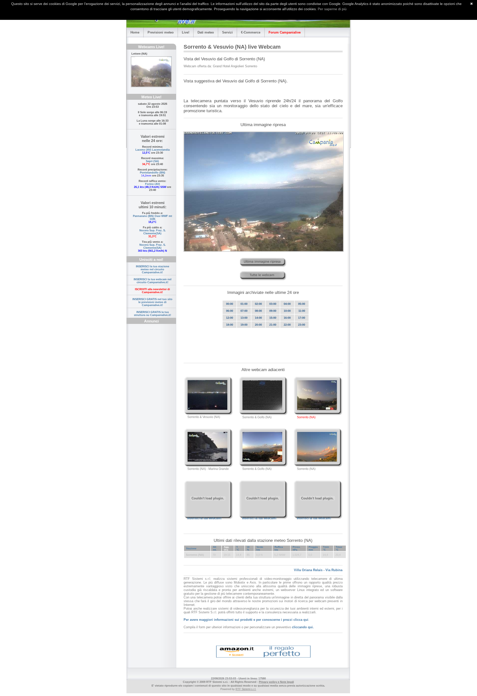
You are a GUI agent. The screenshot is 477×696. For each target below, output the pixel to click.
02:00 (258, 303)
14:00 (258, 317)
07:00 (243, 310)
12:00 (229, 317)
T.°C (237, 548)
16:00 (287, 317)
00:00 (229, 303)
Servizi (227, 32)
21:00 (272, 324)
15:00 (272, 317)
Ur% (248, 548)
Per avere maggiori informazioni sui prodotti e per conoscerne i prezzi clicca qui (246, 620)
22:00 (287, 324)
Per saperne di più (332, 9)
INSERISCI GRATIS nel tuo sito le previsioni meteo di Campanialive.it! (152, 302)
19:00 (243, 324)
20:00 (258, 324)
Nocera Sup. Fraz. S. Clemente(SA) (152, 232)
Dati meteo (206, 32)
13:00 (243, 317)
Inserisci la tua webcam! (204, 518)
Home (134, 32)
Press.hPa (297, 548)
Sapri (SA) (152, 161)
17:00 (301, 317)
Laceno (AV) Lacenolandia (152, 149)
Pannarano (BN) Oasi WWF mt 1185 (152, 217)
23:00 (301, 324)
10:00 (287, 310)
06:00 (229, 310)
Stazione (191, 548)
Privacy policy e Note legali (276, 681)
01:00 (243, 303)
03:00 (272, 303)
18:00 (229, 324)
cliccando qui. (303, 627)
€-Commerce (250, 32)
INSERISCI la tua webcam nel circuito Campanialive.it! (152, 281)
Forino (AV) (152, 183)
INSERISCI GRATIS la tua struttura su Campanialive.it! (152, 313)
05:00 (301, 303)
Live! (185, 32)
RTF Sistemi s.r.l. (246, 689)
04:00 (287, 303)
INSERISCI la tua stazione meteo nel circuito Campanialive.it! (152, 269)
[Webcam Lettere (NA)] (151, 71)
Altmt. (215, 548)
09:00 (272, 310)
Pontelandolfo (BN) (152, 172)
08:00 (258, 310)
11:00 (301, 310)
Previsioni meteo (161, 32)
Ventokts (259, 548)
